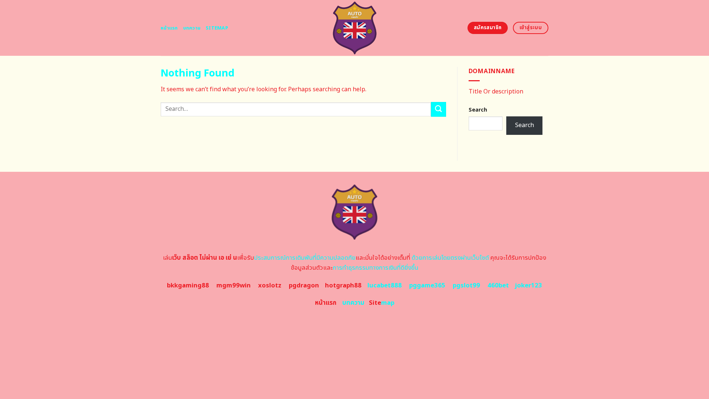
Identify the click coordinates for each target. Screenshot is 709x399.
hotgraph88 (343, 285)
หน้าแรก (169, 28)
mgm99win (233, 285)
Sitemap (217, 28)
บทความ (192, 28)
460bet (498, 285)
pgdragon (304, 285)
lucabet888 (384, 285)
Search (478, 110)
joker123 (528, 285)
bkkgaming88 (188, 285)
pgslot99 (466, 285)
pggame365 (427, 285)
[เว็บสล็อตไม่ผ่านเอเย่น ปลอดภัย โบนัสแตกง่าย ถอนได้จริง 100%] (354, 28)
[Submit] (438, 109)
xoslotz (269, 285)
